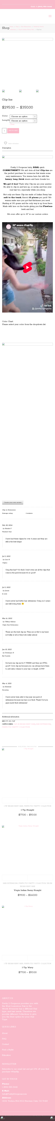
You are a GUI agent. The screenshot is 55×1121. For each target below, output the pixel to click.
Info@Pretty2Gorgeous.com (14, 1094)
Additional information (10, 717)
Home (11, 27)
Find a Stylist (7, 1050)
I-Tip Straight (27, 810)
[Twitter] (4, 2)
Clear (12, 124)
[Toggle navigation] (50, 16)
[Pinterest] (13, 2)
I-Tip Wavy (27, 967)
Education (6, 1055)
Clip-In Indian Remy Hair (26, 30)
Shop (17, 27)
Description (6, 148)
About (4, 1033)
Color (5, 116)
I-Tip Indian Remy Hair (13, 806)
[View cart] (43, 15)
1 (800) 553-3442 (9, 1087)
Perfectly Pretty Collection (16, 727)
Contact (5, 1044)
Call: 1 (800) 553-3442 (41, 6)
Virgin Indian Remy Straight (27, 890)
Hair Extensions (26, 27)
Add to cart (13, 130)
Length (6, 120)
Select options (15, 800)
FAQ (4, 1039)
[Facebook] (9, 2)
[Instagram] (18, 2)
